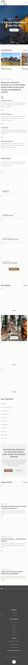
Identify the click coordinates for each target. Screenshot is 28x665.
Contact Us (8, 470)
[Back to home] (4, 2)
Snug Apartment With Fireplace (10, 263)
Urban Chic (3, 431)
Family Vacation (4, 410)
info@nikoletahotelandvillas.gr (14, 650)
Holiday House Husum (6, 69)
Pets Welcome (4, 424)
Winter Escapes (4, 435)
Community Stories (6, 536)
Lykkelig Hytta (5, 192)
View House (14, 30)
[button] (9, 2)
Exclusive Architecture (6, 407)
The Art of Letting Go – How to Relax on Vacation (13, 540)
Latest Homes (6, 50)
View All (25, 50)
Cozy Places (4, 403)
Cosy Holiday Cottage (7, 215)
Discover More (14, 269)
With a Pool (3, 438)
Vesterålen (5, 190)
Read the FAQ (19, 470)
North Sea (4, 67)
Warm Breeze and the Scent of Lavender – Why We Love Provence (13, 507)
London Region (6, 237)
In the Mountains (5, 414)
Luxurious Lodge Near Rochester (10, 239)
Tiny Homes (4, 428)
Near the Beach (4, 421)
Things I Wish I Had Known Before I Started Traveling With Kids (12, 573)
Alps (22, 67)
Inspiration (4, 504)
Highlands (5, 214)
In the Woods (4, 417)
